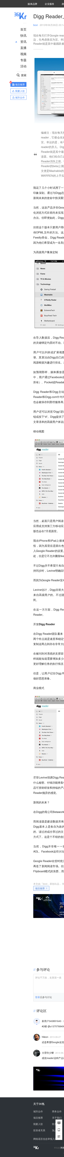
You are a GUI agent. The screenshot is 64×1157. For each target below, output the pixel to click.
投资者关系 (39, 1130)
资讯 (23, 41)
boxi (35, 25)
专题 (23, 60)
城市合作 (38, 1111)
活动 (23, 66)
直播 (23, 47)
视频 (23, 53)
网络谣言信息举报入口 (45, 1138)
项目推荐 (40, 888)
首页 (23, 29)
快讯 (23, 35)
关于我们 (57, 1117)
